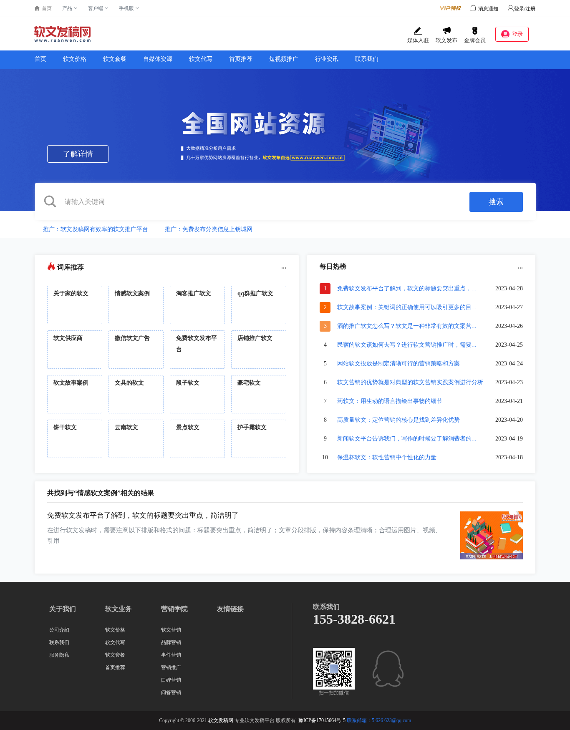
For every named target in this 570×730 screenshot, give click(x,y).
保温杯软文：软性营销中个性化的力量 (386, 457)
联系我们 (366, 59)
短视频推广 (283, 59)
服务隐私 (59, 655)
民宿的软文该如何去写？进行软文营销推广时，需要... (407, 345)
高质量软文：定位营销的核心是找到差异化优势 (398, 420)
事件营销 (171, 655)
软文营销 (171, 630)
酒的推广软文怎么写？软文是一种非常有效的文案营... (407, 326)
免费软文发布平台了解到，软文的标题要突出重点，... (407, 288)
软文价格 (74, 59)
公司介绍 (59, 630)
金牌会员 (475, 40)
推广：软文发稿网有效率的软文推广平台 (95, 229)
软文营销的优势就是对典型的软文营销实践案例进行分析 (410, 382)
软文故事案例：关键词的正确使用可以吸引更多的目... (407, 307)
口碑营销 (171, 680)
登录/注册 (524, 9)
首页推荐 (240, 59)
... (283, 266)
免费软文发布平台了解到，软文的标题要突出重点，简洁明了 (143, 515)
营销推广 (171, 667)
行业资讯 (326, 59)
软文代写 (200, 59)
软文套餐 (114, 59)
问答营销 (171, 692)
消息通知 (488, 9)
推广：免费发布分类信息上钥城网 (208, 229)
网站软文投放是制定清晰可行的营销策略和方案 (398, 363)
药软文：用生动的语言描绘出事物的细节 (389, 401)
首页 (40, 59)
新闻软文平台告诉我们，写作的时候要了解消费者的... (407, 438)
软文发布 (446, 40)
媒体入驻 (418, 40)
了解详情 (78, 154)
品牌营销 (171, 642)
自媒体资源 (157, 59)
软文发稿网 (220, 720)
